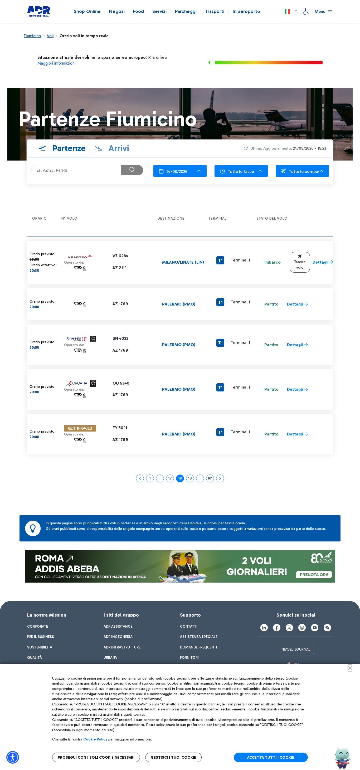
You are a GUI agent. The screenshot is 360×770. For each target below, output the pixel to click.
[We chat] (327, 627)
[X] (289, 627)
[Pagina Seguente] (220, 478)
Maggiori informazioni (56, 63)
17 (171, 479)
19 (191, 479)
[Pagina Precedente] (140, 478)
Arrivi (117, 148)
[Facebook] (276, 627)
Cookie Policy (95, 739)
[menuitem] (37, 626)
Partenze (68, 148)
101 (211, 479)
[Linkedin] (264, 627)
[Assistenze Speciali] (305, 11)
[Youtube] (314, 627)
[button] (290, 12)
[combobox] (180, 171)
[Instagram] (302, 627)
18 (181, 479)
